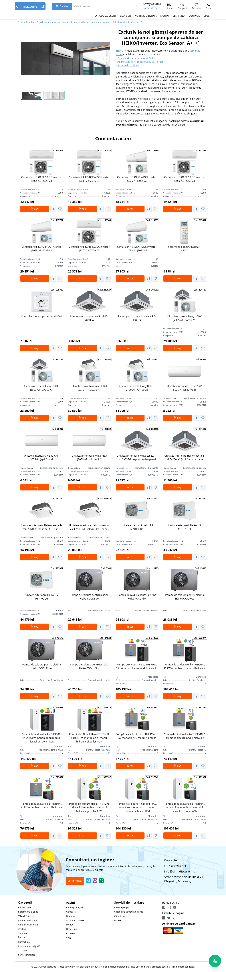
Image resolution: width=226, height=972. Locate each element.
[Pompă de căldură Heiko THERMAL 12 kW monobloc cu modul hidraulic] (41, 789)
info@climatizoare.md (179, 871)
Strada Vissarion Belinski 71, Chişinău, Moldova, (184, 879)
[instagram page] (169, 907)
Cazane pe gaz (121, 907)
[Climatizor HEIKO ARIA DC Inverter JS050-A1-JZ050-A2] (137, 232)
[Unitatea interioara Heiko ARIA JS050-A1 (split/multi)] (89, 441)
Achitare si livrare (146, 15)
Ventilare (23, 933)
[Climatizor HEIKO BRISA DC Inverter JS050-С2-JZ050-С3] (184, 162)
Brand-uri (125, 15)
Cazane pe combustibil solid (128, 911)
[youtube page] (174, 907)
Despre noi (179, 15)
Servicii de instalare (129, 902)
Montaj (164, 15)
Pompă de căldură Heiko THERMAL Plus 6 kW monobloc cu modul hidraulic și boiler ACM (89, 807)
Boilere (117, 920)
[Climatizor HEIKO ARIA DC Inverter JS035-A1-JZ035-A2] (41, 232)
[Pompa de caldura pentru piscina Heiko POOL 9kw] (184, 580)
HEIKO (119, 50)
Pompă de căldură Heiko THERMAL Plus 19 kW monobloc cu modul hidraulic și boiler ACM (89, 737)
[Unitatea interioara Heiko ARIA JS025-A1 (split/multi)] (184, 371)
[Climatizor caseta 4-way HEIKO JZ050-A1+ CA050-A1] (41, 371)
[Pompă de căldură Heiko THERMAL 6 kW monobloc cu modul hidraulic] (137, 719)
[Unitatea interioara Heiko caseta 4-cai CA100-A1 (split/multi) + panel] (89, 510)
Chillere (22, 928)
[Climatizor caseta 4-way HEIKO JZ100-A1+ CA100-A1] (137, 371)
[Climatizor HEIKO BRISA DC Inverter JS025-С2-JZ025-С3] (41, 162)
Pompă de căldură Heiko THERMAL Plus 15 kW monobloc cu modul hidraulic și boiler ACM (42, 737)
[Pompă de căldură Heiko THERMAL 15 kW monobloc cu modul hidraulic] (137, 649)
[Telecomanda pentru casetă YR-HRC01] (184, 232)
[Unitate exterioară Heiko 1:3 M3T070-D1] (184, 510)
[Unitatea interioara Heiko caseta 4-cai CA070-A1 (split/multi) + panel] (41, 510)
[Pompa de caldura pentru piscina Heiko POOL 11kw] (41, 649)
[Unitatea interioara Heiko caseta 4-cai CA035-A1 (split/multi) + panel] (137, 441)
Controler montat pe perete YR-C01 (41, 316)
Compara (71, 911)
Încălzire (22, 937)
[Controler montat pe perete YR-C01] (41, 301)
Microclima (24, 941)
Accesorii (23, 950)
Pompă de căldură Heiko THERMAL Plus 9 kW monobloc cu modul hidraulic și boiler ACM (137, 807)
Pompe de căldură (27, 920)
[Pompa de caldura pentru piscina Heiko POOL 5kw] (89, 580)
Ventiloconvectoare (28, 924)
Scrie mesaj (74, 881)
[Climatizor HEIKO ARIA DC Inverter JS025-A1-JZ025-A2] (137, 162)
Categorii (25, 902)
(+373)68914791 (152, 4)
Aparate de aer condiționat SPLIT (136, 58)
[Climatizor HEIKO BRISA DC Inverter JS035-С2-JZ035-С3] (89, 162)
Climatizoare (24, 907)
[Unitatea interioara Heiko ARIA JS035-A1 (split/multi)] (41, 441)
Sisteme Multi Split (28, 911)
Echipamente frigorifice (30, 946)
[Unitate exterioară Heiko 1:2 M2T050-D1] (137, 510)
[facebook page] (163, 907)
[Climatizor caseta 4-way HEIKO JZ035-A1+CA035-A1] (184, 301)
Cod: (57, 150)
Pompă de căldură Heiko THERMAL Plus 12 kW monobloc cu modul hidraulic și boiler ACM (185, 807)
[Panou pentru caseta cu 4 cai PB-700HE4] (89, 301)
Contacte (194, 15)
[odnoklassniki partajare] (173, 917)
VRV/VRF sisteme (26, 916)
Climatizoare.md (30, 6)
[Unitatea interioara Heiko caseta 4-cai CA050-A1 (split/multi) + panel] (184, 441)
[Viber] (95, 880)
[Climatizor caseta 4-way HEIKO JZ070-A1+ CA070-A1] (89, 371)
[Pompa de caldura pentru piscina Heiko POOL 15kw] (89, 649)
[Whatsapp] (101, 880)
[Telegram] (88, 880)
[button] (106, 59)
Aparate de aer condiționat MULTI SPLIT (140, 61)
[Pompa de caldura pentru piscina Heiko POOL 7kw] (137, 580)
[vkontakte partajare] (168, 917)
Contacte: (171, 860)
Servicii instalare (26, 954)
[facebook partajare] (163, 917)
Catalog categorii (105, 15)
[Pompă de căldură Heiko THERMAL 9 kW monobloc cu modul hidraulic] (184, 719)
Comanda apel (151, 8)
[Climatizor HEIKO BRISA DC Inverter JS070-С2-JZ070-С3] (89, 232)
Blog (207, 15)
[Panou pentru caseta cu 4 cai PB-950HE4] (137, 301)
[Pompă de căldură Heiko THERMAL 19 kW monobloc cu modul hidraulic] (184, 649)
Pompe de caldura (128, 65)
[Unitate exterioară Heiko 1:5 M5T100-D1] (41, 580)
